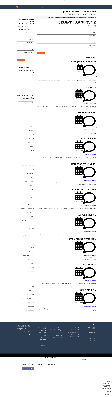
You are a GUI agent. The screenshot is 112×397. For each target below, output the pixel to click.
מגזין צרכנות (76, 338)
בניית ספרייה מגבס (88, 290)
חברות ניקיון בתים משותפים (42, 341)
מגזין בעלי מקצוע (75, 329)
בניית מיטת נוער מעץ (87, 215)
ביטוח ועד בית (42, 332)
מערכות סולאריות (42, 337)
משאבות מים (43, 339)
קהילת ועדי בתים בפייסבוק (56, 334)
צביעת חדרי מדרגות (41, 343)
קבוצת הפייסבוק (91, 336)
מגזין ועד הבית (75, 327)
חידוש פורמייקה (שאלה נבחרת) (82, 239)
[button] (111, 379)
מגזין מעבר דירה (75, 331)
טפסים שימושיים (58, 327)
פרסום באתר (92, 338)
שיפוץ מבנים (43, 345)
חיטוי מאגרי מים (42, 334)
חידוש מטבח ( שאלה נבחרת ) (83, 189)
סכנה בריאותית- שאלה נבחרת (83, 164)
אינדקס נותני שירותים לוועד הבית (89, 334)
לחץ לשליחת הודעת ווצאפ (81, 25)
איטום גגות (43, 330)
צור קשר (93, 343)
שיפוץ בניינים (59, 335)
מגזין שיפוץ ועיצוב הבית (73, 334)
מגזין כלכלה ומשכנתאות (73, 332)
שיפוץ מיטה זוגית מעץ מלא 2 (83, 62)
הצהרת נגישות (92, 342)
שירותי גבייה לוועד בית (57, 337)
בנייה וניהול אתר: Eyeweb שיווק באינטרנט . (87, 355)
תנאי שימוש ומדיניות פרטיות (90, 328)
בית (94, 330)
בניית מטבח (91, 87)
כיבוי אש (44, 335)
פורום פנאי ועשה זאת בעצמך (87, 14)
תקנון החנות (92, 340)
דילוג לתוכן (109, 378)
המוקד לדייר (59, 332)
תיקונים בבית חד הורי (87, 113)
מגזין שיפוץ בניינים (74, 336)
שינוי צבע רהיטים (88, 138)
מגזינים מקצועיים (91, 332)
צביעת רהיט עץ (89, 264)
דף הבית (94, 14)
